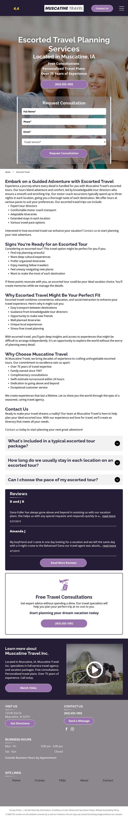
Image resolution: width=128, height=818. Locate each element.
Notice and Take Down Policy (81, 810)
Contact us (90, 231)
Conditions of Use (60, 810)
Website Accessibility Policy (107, 810)
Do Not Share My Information (37, 810)
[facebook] (66, 729)
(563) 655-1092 (73, 713)
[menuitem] (16, 780)
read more (109, 516)
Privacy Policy (15, 810)
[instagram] (72, 729)
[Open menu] (121, 8)
